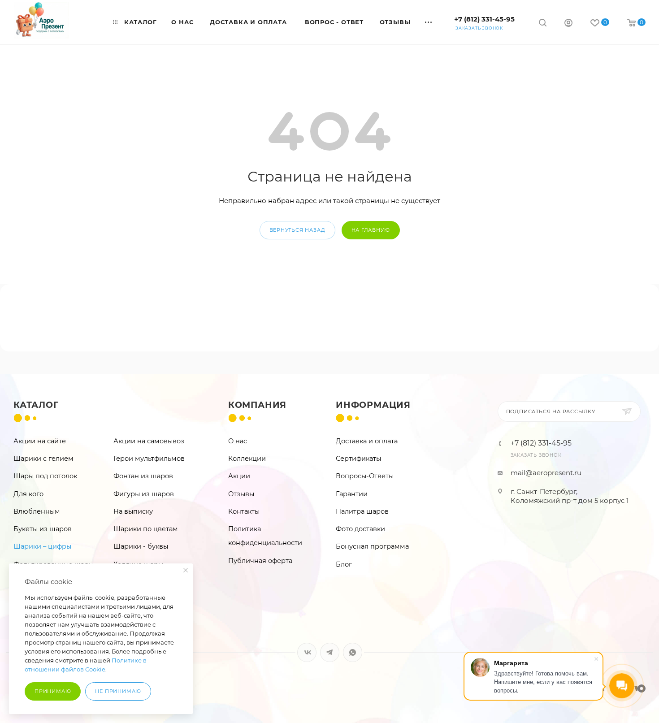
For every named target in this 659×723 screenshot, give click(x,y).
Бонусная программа (372, 546)
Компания (257, 405)
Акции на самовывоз (148, 441)
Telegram (329, 652)
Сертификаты (358, 459)
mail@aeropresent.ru (546, 472)
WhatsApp (352, 652)
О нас (237, 441)
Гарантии (352, 494)
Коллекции (247, 459)
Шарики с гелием (43, 459)
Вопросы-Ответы (365, 476)
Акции (239, 476)
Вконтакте (306, 652)
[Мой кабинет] (568, 24)
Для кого (28, 494)
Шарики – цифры (42, 546)
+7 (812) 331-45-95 (484, 19)
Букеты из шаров (42, 529)
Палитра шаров (362, 511)
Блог (344, 564)
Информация (373, 405)
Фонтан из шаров (143, 476)
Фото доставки (360, 529)
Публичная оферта (260, 561)
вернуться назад (297, 230)
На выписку (133, 511)
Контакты (244, 511)
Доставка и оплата (367, 441)
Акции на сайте (39, 441)
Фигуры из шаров (143, 494)
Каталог (36, 405)
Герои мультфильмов (149, 459)
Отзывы (241, 494)
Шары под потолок (45, 476)
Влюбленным (36, 511)
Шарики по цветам (145, 529)
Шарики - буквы (140, 546)
